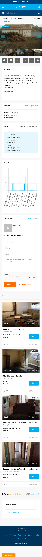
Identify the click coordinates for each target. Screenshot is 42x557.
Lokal (37, 535)
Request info (9, 284)
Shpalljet (13, 535)
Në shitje (35, 350)
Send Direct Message (25, 284)
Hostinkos (24, 531)
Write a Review (35, 494)
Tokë (24, 538)
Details (33, 336)
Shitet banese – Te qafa (12, 376)
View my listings (33, 218)
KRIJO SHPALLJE (22, 2)
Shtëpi (18, 538)
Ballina (5, 535)
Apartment (22, 535)
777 (7, 344)
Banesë (30, 535)
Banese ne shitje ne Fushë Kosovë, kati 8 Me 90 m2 (21, 469)
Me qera (35, 304)
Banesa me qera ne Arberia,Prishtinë (17, 329)
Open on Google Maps (30, 105)
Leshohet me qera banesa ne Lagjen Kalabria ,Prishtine (21, 422)
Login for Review (12, 512)
